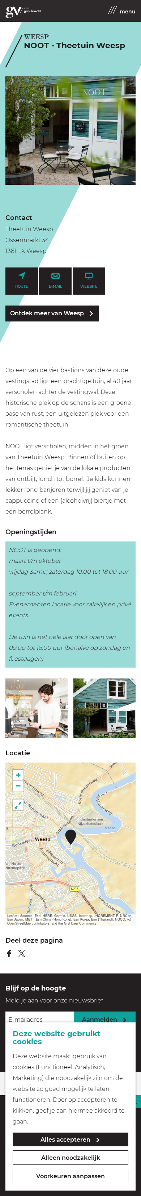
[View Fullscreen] (18, 805)
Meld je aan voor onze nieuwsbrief (54, 1000)
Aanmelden (99, 1019)
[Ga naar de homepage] (23, 12)
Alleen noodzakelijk (70, 1157)
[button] (70, 837)
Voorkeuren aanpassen (70, 1176)
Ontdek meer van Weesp (47, 313)
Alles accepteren (65, 1139)
